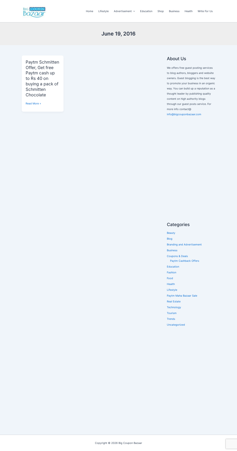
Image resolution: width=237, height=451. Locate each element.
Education (146, 11)
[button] (133, 11)
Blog (169, 238)
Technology (174, 307)
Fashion (171, 272)
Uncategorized (176, 324)
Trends (171, 318)
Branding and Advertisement (184, 244)
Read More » (33, 103)
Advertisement (123, 11)
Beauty (171, 232)
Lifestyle (103, 11)
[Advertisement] (191, 169)
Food (170, 278)
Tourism (172, 313)
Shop (161, 11)
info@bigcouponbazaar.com (184, 114)
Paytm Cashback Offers (184, 260)
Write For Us (205, 11)
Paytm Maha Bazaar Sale (182, 295)
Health (189, 11)
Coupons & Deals (177, 256)
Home (89, 11)
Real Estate (174, 301)
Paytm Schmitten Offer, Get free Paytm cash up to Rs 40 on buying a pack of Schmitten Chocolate (42, 78)
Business (174, 11)
